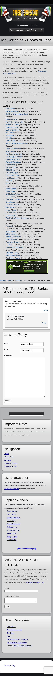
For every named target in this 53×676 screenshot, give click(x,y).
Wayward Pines (12, 167)
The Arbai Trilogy (12, 242)
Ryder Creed (11, 189)
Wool (8, 183)
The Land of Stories (14, 154)
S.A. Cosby (11, 521)
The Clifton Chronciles (15, 122)
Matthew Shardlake (13, 237)
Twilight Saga (11, 215)
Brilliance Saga (12, 234)
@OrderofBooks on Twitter (17, 643)
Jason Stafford (11, 239)
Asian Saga (10, 151)
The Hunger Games (14, 157)
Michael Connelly (13, 530)
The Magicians (11, 178)
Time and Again (12, 173)
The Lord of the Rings (14, 247)
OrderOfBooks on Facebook (17, 639)
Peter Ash (9, 226)
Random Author (10, 466)
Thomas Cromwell (13, 205)
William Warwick (12, 125)
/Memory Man (22, 143)
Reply (45, 310)
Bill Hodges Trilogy (13, 194)
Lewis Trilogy (11, 210)
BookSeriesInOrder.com (22, 646)
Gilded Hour (10, 170)
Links (9, 636)
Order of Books (6, 280)
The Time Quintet (13, 199)
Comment (8, 355)
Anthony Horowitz (13, 517)
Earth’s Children (12, 130)
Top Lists (18, 280)
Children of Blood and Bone (17, 114)
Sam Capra (10, 109)
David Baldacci (12, 511)
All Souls (9, 181)
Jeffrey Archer (12, 527)
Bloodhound (10, 202)
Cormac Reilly (11, 213)
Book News (11, 627)
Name (6, 343)
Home (17, 25)
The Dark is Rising (13, 159)
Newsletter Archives (14, 630)
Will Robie (10, 133)
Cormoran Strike (12, 175)
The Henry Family (13, 258)
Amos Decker (11, 143)
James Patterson (13, 524)
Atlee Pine (10, 138)
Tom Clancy (11, 514)
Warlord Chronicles (13, 162)
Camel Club (10, 141)
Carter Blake (11, 165)
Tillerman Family (12, 253)
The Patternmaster (13, 149)
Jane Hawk (10, 197)
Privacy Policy (9, 666)
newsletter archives (11, 489)
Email (6, 349)
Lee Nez (9, 245)
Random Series (10, 463)
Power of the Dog (13, 255)
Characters (25, 25)
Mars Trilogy (11, 231)
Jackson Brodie (12, 127)
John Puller (10, 135)
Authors (35, 25)
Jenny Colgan (12, 537)
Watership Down (12, 111)
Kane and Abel (11, 119)
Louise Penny (12, 540)
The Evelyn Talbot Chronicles (17, 218)
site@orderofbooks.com (35, 582)
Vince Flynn (11, 533)
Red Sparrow (11, 207)
